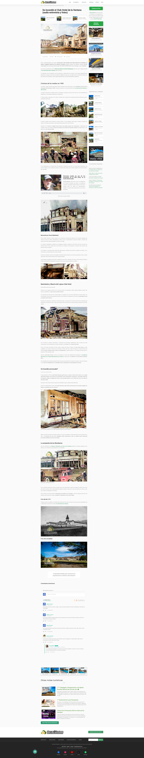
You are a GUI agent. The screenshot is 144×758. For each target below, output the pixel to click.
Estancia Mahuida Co (96, 38)
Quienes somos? (43, 739)
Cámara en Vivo (96, 8)
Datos (102, 2)
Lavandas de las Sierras (96, 53)
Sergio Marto (46, 56)
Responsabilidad (61, 739)
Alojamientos (75, 2)
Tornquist (71, 746)
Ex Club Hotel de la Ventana (48, 70)
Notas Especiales (59, 56)
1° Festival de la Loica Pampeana (67, 700)
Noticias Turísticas (96, 23)
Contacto (80, 739)
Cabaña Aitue (96, 139)
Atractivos (84, 2)
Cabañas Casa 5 (97, 95)
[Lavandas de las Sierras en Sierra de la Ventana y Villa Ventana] (96, 49)
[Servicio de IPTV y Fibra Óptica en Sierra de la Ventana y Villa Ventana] (96, 80)
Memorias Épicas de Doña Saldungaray (64, 68)
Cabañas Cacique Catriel (66, 17)
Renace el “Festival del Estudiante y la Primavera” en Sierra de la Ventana (96, 181)
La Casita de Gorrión (98, 102)
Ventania (68, 746)
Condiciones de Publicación (71, 739)
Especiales (91, 2)
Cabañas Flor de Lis (97, 108)
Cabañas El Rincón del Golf (99, 114)
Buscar (101, 739)
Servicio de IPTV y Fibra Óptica (96, 83)
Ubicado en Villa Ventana (67, 19)
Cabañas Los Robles (82, 17)
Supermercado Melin (96, 68)
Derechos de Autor (52, 739)
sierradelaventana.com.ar (78, 746)
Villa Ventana (43, 89)
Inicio (70, 2)
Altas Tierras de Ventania (50, 17)
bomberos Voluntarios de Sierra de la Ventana (61, 446)
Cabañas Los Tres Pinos (98, 126)
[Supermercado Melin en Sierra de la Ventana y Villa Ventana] (96, 64)
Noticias (97, 2)
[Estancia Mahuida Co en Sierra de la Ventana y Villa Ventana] (96, 34)
